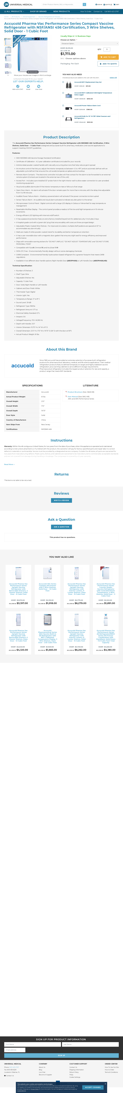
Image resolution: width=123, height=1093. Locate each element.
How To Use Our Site (112, 1067)
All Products (16, 17)
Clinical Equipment (29, 17)
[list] (61, 11)
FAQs (71, 1075)
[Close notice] (104, 1083)
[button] (113, 78)
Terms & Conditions (111, 1072)
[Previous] (8, 36)
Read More (8, 464)
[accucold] (24, 366)
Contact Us (98, 11)
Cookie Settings (74, 1077)
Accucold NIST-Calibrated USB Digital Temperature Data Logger (93, 94)
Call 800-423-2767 (112, 11)
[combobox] (64, 4)
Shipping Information (76, 1070)
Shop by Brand (38, 11)
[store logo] (18, 4)
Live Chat (42, 1072)
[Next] (8, 75)
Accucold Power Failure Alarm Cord (87, 105)
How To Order (85, 11)
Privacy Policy (35, 1089)
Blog (40, 1070)
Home (6, 17)
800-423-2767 (14, 1067)
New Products (61, 11)
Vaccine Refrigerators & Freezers (49, 17)
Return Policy (74, 1072)
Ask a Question (61, 527)
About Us (42, 1067)
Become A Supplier (45, 1075)
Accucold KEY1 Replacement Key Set (88, 82)
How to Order (109, 1070)
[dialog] (61, 1087)
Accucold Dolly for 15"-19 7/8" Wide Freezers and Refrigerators (92, 117)
